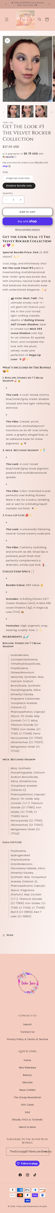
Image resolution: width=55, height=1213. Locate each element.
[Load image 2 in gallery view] (27, 111)
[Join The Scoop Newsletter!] (45, 1152)
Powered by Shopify (37, 1206)
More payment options (27, 229)
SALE (27, 1112)
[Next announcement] (49, 4)
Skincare (27, 1082)
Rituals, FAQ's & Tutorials (27, 1119)
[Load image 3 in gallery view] (41, 111)
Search (27, 1024)
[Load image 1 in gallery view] (14, 111)
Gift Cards (27, 1104)
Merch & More (27, 1127)
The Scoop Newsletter (27, 1097)
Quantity (8, 193)
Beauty (27, 1075)
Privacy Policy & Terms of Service (27, 1039)
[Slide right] (51, 112)
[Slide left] (3, 112)
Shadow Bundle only (19, 185)
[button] (6, 19)
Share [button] (9, 935)
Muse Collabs (27, 1090)
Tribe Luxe (21, 1206)
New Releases (27, 1067)
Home (27, 1060)
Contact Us (27, 1032)
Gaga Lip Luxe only (19, 178)
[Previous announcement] (6, 4)
